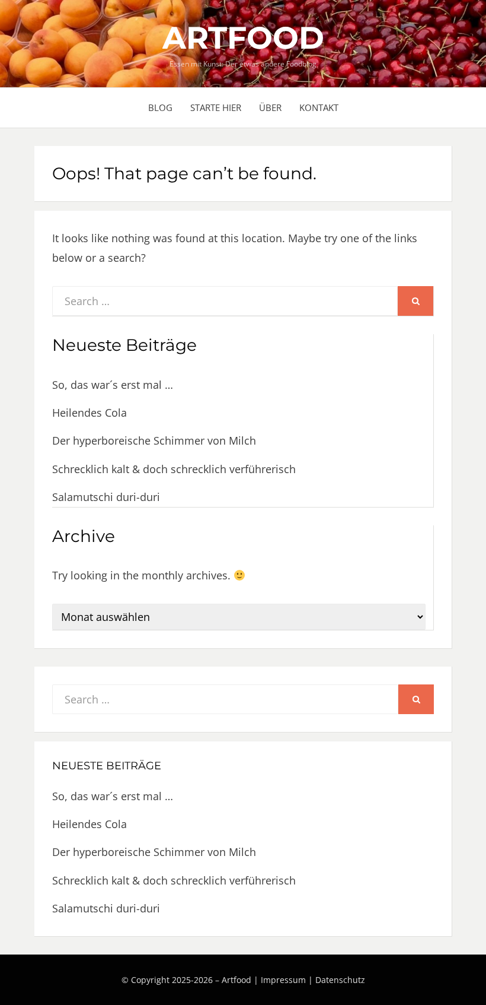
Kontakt (318, 107)
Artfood (243, 37)
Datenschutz (340, 979)
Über (270, 107)
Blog (160, 107)
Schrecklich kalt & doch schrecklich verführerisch (174, 469)
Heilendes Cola (89, 412)
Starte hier (215, 107)
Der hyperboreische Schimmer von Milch (154, 440)
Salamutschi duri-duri (106, 497)
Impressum (283, 979)
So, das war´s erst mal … (112, 385)
